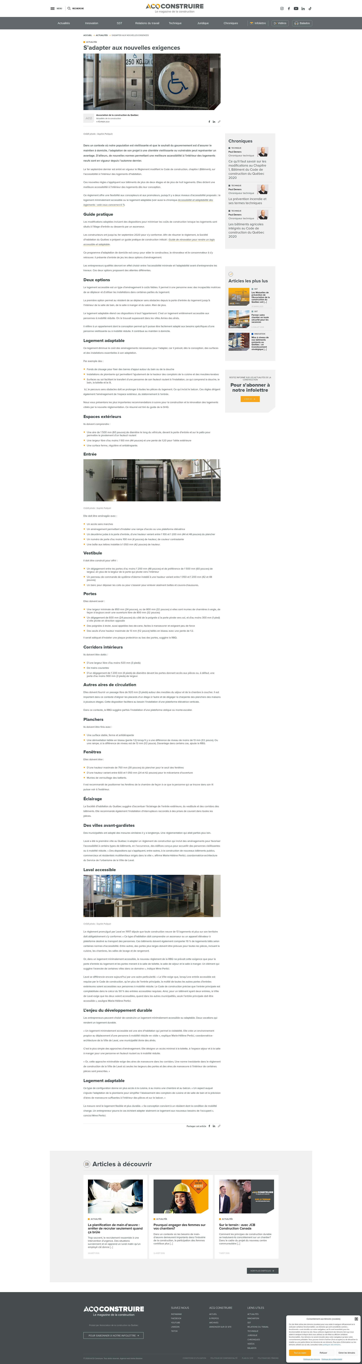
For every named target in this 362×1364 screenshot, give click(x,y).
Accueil (213, 1314)
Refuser (323, 1353)
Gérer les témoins (347, 1353)
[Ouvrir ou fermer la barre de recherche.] (68, 8)
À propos (214, 1318)
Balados (251, 1348)
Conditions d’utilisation (194, 1358)
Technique (175, 23)
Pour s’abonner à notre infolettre (112, 1335)
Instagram (176, 1314)
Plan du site (247, 1358)
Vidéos (250, 1344)
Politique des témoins (311, 1359)
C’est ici (248, 399)
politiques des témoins (331, 1345)
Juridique (203, 23)
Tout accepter (300, 1353)
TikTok (174, 1331)
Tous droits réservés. (112, 1358)
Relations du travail (147, 23)
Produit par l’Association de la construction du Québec (113, 1325)
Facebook (176, 1318)
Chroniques (231, 23)
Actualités (64, 23)
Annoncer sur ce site (220, 1327)
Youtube (175, 1322)
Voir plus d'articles (260, 1271)
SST (119, 23)
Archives (213, 1322)
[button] (356, 1319)
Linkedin (175, 1327)
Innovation (91, 23)
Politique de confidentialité (332, 1359)
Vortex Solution (136, 1358)
